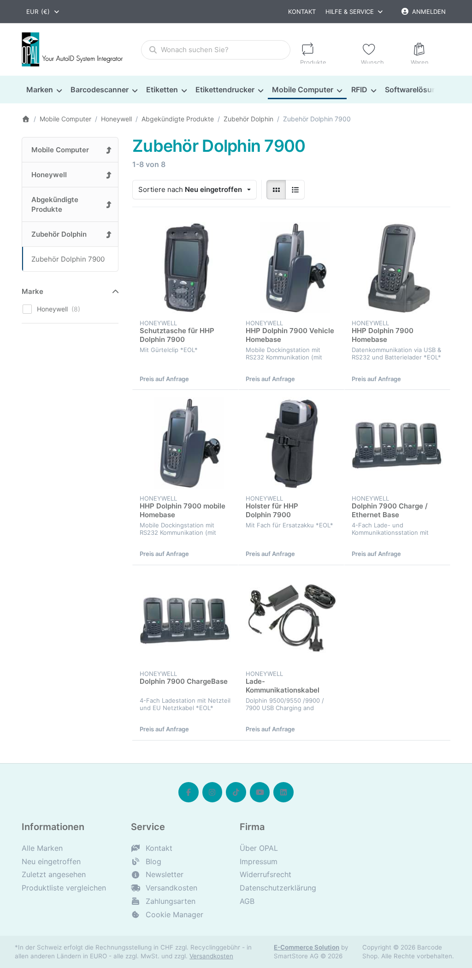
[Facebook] (188, 792)
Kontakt (302, 11)
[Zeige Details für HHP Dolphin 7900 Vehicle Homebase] (291, 267)
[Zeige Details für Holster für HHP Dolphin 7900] (291, 443)
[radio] (276, 189)
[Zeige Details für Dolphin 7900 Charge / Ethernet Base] (397, 443)
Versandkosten (211, 956)
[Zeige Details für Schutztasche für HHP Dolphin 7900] (185, 267)
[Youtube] (260, 792)
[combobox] (43, 11)
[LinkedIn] (283, 792)
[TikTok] (236, 792)
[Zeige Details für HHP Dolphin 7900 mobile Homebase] (185, 443)
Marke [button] (32, 291)
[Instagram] (212, 792)
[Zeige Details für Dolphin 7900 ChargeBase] (185, 618)
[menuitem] (44, 89)
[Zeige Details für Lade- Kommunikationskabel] (291, 618)
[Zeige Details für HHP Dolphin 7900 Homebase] (397, 267)
